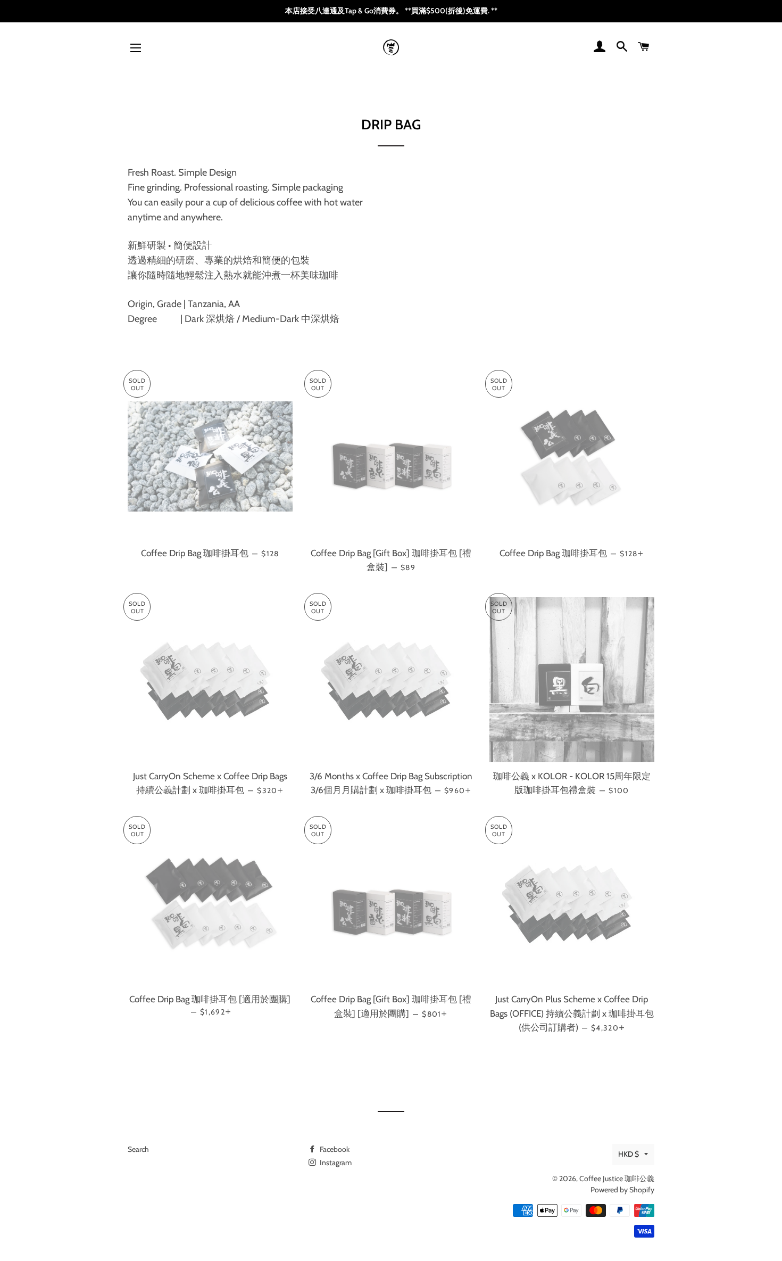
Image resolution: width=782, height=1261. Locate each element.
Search (138, 1149)
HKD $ (628, 1154)
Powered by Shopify (622, 1189)
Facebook (334, 1149)
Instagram (335, 1162)
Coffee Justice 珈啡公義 (616, 1178)
